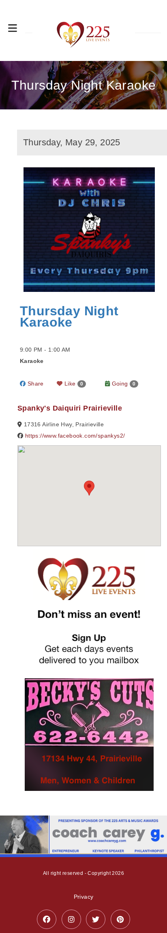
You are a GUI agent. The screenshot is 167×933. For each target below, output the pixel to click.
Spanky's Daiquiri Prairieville (69, 408)
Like (73, 383)
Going (122, 383)
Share (34, 383)
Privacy (84, 896)
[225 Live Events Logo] (83, 30)
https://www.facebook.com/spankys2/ (75, 435)
